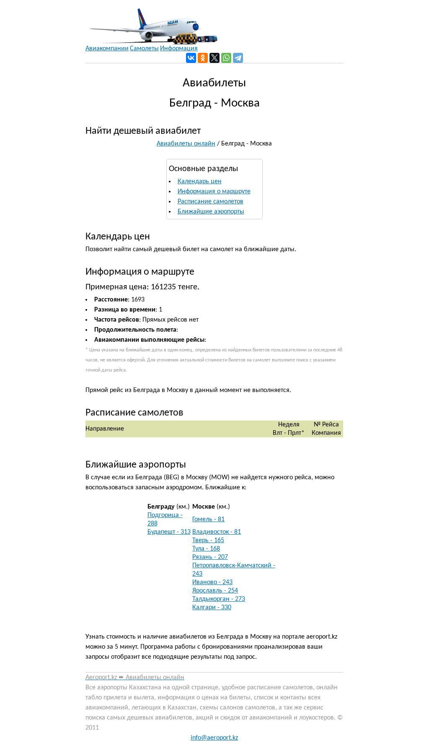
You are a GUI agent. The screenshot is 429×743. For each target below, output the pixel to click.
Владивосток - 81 (216, 532)
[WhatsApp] (226, 58)
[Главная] (151, 22)
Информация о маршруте (214, 191)
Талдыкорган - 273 (218, 599)
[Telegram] (238, 58)
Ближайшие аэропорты (211, 211)
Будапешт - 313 (169, 532)
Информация (179, 48)
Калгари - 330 (211, 607)
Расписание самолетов (210, 201)
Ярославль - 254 (215, 590)
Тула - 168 (206, 549)
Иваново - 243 (212, 582)
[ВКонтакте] (191, 58)
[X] (214, 58)
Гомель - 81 (208, 519)
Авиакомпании (107, 48)
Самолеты (144, 48)
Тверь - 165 (208, 540)
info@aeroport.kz (214, 738)
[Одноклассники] (203, 58)
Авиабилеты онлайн (186, 143)
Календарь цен (200, 181)
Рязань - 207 (210, 557)
